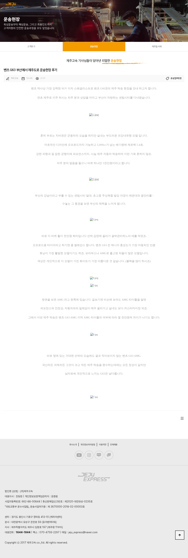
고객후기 (31, 46)
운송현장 (94, 46)
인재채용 (113, 444)
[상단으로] (179, 535)
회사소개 (73, 444)
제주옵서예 (157, 46)
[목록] (182, 418)
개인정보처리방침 (87, 444)
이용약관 (102, 444)
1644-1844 (162, 5)
